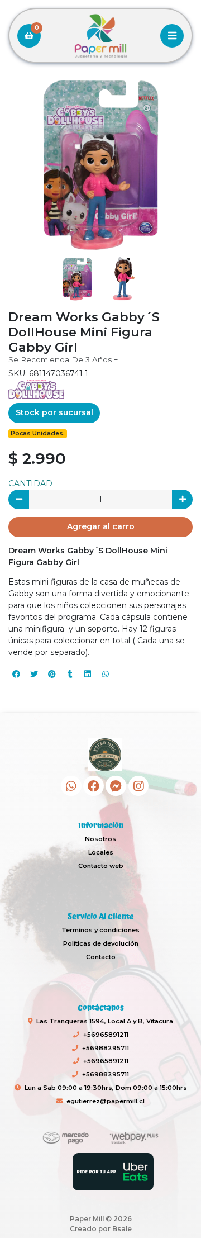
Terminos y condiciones (100, 930)
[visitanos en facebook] (93, 786)
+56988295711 (105, 1048)
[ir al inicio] (104, 754)
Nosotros (100, 839)
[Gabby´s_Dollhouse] (36, 388)
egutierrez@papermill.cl (105, 1101)
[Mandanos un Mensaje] (116, 786)
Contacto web (100, 866)
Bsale (122, 1229)
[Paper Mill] (100, 35)
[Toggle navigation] (172, 36)
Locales (100, 852)
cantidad (30, 483)
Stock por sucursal (54, 412)
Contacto (101, 957)
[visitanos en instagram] (138, 786)
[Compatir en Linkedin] (87, 674)
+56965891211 (105, 1034)
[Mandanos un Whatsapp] (71, 786)
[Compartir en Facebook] (16, 674)
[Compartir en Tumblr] (70, 674)
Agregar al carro (101, 526)
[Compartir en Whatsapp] (105, 674)
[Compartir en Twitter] (34, 674)
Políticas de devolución (100, 943)
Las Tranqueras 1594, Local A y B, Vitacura (104, 1021)
